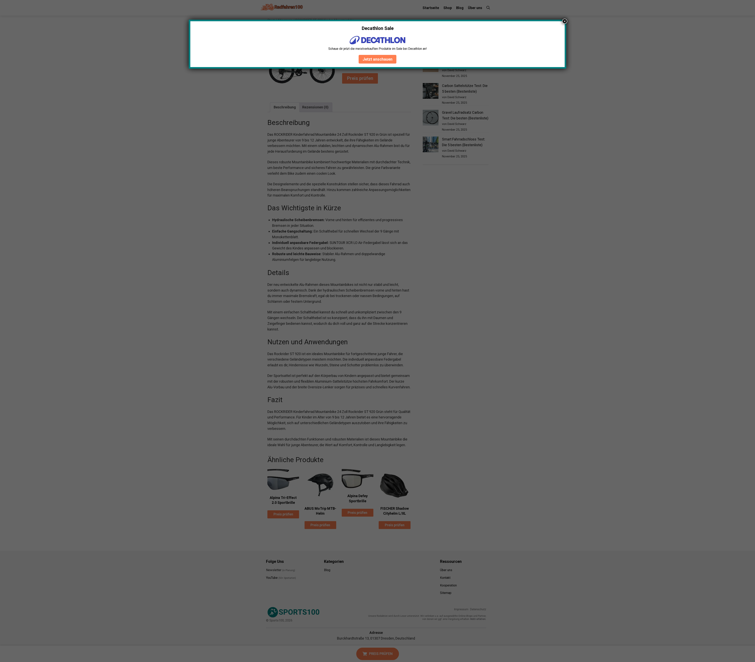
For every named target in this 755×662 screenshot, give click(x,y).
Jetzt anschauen (377, 59)
